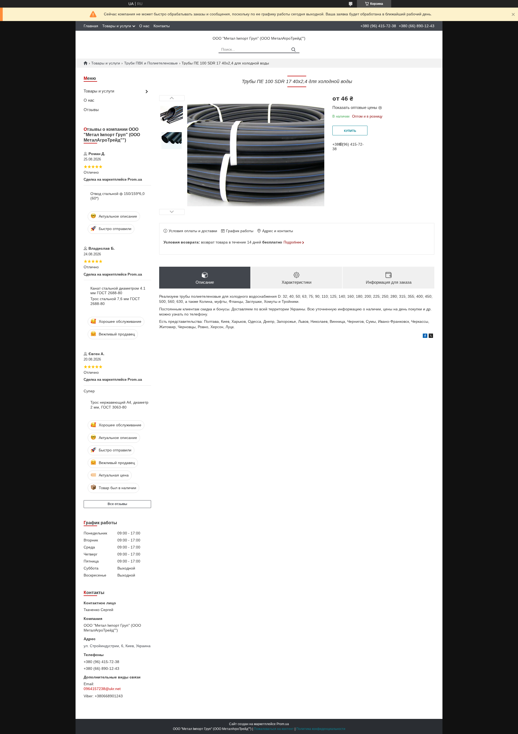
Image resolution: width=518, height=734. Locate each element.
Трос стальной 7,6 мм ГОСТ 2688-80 (115, 301)
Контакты (162, 26)
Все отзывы (117, 504)
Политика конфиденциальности (320, 729)
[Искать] (293, 49)
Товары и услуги (116, 26)
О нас (144, 26)
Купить (350, 130)
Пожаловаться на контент (274, 729)
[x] (431, 336)
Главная (91, 26)
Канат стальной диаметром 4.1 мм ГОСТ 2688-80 (117, 290)
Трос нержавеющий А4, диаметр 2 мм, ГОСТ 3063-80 (119, 404)
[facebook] (425, 336)
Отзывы (91, 109)
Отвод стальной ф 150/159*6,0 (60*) (117, 196)
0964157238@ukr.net (102, 689)
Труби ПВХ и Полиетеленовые (151, 63)
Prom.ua (283, 724)
